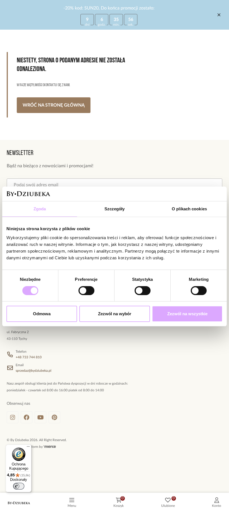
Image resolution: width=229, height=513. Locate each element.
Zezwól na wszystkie (187, 313)
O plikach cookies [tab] (189, 208)
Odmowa (42, 313)
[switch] (86, 290)
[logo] (19, 502)
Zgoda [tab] (40, 208)
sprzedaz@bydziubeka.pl (33, 370)
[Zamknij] (219, 14)
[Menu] (28, 447)
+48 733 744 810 (29, 357)
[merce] (50, 446)
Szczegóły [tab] (114, 208)
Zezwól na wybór (114, 313)
